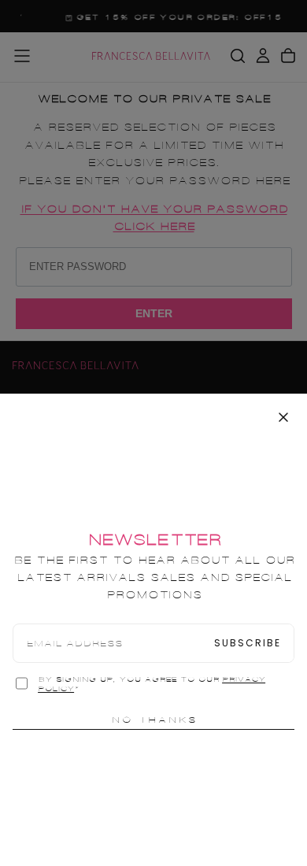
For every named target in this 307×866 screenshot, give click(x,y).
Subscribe (247, 643)
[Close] (283, 417)
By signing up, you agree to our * (151, 684)
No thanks (154, 719)
